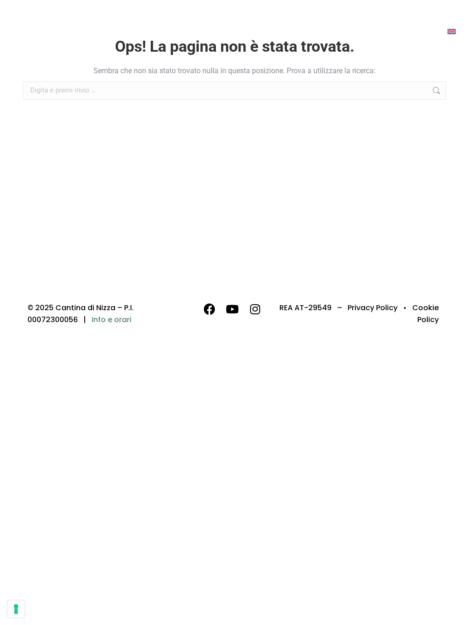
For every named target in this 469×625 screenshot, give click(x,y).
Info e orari (111, 319)
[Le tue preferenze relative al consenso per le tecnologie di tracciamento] (16, 609)
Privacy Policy (373, 307)
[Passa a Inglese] (451, 31)
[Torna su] (455, 611)
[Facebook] (209, 308)
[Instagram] (255, 308)
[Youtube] (232, 308)
